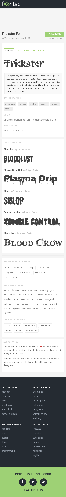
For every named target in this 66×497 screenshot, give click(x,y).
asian (4, 400)
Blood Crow (10, 233)
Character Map (38, 50)
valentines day (40, 414)
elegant (49, 299)
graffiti (53, 304)
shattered (39, 295)
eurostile (16, 304)
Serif (7, 268)
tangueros (16, 309)
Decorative (10, 104)
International (11, 278)
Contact (47, 474)
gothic (33, 104)
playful (7, 299)
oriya (24, 291)
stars (36, 290)
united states (19, 299)
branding (37, 433)
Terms (29, 474)
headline (6, 429)
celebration (45, 325)
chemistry (44, 291)
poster (5, 438)
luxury (17, 325)
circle (36, 309)
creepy (55, 104)
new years (38, 409)
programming (8, 451)
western (6, 396)
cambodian (31, 330)
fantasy (22, 104)
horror (16, 290)
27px (30, 291)
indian (18, 330)
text (3, 433)
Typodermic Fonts (21, 191)
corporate (37, 451)
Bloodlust (9, 149)
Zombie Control (12, 212)
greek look (7, 405)
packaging (38, 438)
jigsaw (43, 309)
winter (45, 304)
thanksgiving (39, 400)
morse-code (26, 309)
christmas (38, 392)
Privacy (18, 474)
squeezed (49, 295)
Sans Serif (19, 268)
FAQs (37, 474)
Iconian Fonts (23, 149)
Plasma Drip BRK (13, 170)
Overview (9, 51)
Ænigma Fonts (31, 170)
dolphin (25, 304)
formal (12, 295)
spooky (44, 104)
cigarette (7, 313)
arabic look (7, 409)
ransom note (39, 446)
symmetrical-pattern (35, 299)
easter (36, 396)
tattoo (7, 304)
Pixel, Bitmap (24, 272)
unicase (52, 308)
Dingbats (9, 272)
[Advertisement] (30, 20)
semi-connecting (25, 295)
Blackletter (40, 272)
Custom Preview (22, 50)
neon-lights (29, 325)
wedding (37, 418)
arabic (8, 330)
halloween (38, 405)
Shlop (7, 191)
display (8, 109)
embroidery (35, 304)
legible (36, 455)
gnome (52, 291)
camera (7, 309)
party (7, 325)
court (57, 295)
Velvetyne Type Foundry (15, 38)
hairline (7, 290)
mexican (6, 392)
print (4, 446)
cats (5, 295)
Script (31, 268)
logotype (37, 429)
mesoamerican (9, 414)
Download (55, 34)
